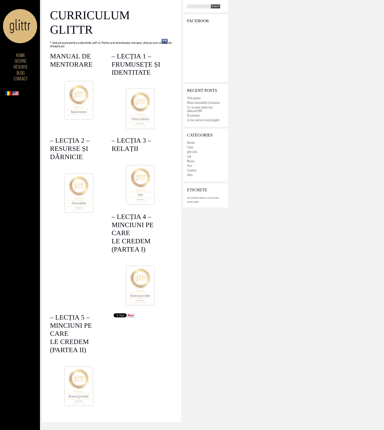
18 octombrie (193, 115)
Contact (21, 78)
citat (188, 197)
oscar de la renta (213, 197)
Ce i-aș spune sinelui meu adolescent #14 (200, 109)
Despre (20, 61)
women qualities (193, 201)
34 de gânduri (194, 98)
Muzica (190, 161)
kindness (203, 197)
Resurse (21, 67)
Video (190, 174)
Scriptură (191, 170)
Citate (190, 147)
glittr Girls (192, 151)
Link (189, 156)
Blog (21, 73)
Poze (189, 165)
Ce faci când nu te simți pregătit (203, 120)
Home (20, 55)
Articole (191, 142)
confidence (195, 197)
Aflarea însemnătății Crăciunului (203, 102)
